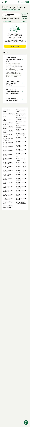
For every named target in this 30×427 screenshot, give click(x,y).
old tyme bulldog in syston (8, 202)
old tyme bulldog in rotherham (21, 142)
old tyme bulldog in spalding (21, 171)
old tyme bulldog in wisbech (21, 122)
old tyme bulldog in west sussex (8, 171)
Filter (25, 15)
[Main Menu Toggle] (2, 2)
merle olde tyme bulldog (7, 110)
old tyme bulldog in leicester (21, 130)
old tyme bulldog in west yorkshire (21, 191)
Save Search (8, 21)
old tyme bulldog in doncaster (8, 143)
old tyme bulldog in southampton (8, 186)
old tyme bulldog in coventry (8, 179)
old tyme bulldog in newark (21, 163)
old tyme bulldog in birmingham (8, 123)
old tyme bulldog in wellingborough (8, 206)
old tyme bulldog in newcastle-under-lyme (21, 155)
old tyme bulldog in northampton (21, 138)
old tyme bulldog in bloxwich (8, 135)
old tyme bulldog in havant (21, 167)
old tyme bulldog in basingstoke (8, 139)
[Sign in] (27, 2)
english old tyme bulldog (7, 119)
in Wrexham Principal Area (11, 10)
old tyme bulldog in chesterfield (8, 159)
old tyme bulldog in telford (21, 110)
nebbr (4, 116)
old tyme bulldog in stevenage (21, 126)
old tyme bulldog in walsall (8, 131)
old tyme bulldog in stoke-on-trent (21, 114)
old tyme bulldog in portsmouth (8, 175)
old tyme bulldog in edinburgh (21, 195)
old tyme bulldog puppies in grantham (21, 203)
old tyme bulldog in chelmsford (21, 146)
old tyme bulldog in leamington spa (21, 150)
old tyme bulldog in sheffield (8, 155)
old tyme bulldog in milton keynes (8, 198)
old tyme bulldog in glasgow (8, 127)
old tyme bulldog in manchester (8, 167)
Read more (24, 18)
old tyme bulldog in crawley (21, 175)
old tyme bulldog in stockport (21, 179)
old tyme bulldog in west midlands (8, 194)
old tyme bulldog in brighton (21, 199)
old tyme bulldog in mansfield (21, 118)
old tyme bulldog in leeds (8, 151)
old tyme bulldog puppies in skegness (21, 134)
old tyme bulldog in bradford (21, 159)
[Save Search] (26, 422)
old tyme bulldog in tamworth (21, 187)
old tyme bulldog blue (8, 114)
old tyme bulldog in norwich (8, 147)
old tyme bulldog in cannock (21, 183)
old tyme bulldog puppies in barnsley (8, 163)
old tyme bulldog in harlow (8, 183)
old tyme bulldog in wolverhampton (8, 190)
